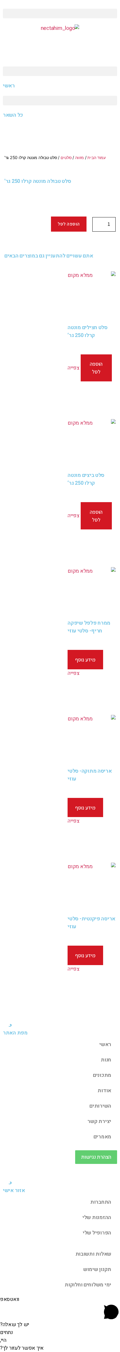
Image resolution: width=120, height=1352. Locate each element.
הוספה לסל (69, 224)
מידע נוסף (85, 659)
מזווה (79, 157)
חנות (106, 1060)
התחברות (100, 1202)
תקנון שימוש (97, 1269)
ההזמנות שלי (96, 1217)
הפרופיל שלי (97, 1233)
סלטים (66, 157)
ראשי (105, 1044)
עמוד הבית (96, 157)
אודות (104, 1091)
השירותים (100, 1106)
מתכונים (102, 1075)
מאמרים (102, 1137)
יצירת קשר (99, 1121)
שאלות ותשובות (93, 1254)
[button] (60, 13)
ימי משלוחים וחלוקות (88, 1285)
